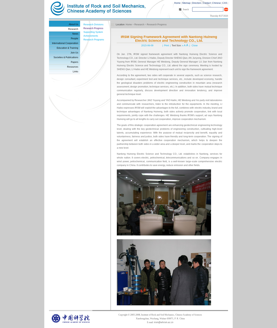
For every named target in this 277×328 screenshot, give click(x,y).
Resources (72, 67)
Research (73, 29)
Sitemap (186, 3)
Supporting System (93, 32)
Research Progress (93, 28)
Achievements (90, 36)
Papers (74, 62)
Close (195, 45)
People (74, 38)
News (75, 33)
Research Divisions (93, 24)
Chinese (216, 3)
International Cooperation (65, 43)
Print (166, 45)
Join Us (74, 52)
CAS (224, 3)
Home (177, 3)
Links (75, 71)
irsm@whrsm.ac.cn (163, 322)
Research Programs (93, 39)
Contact (207, 3)
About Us (73, 24)
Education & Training (67, 48)
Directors (196, 3)
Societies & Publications (66, 57)
